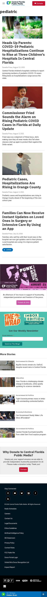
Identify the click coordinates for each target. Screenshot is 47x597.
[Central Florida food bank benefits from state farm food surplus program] (7, 433)
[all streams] (44, 594)
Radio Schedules (11, 509)
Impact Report (10, 567)
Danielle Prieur (7, 67)
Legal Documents (11, 523)
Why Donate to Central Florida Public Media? (23, 453)
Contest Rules (10, 548)
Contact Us (8, 518)
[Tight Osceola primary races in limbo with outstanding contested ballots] (7, 399)
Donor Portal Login (11, 557)
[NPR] (8, 580)
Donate (40, 3)
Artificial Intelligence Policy (14, 533)
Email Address (8, 335)
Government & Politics (25, 395)
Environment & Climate (25, 361)
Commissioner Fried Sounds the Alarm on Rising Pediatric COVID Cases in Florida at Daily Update (21, 121)
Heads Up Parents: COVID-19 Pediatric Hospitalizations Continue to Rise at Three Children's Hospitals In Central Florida (23, 52)
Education (20, 378)
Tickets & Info (23, 302)
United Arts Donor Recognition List (17, 562)
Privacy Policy (9, 543)
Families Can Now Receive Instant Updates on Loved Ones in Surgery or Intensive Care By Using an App (23, 221)
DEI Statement (10, 538)
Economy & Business (24, 412)
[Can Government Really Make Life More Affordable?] (7, 416)
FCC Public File (10, 552)
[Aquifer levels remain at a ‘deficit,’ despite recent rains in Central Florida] (7, 365)
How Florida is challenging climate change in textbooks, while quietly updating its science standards (29, 383)
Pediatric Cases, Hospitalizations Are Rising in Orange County (21, 183)
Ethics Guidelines (11, 528)
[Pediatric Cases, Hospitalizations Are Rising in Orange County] (22, 164)
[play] (3, 594)
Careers (7, 514)
